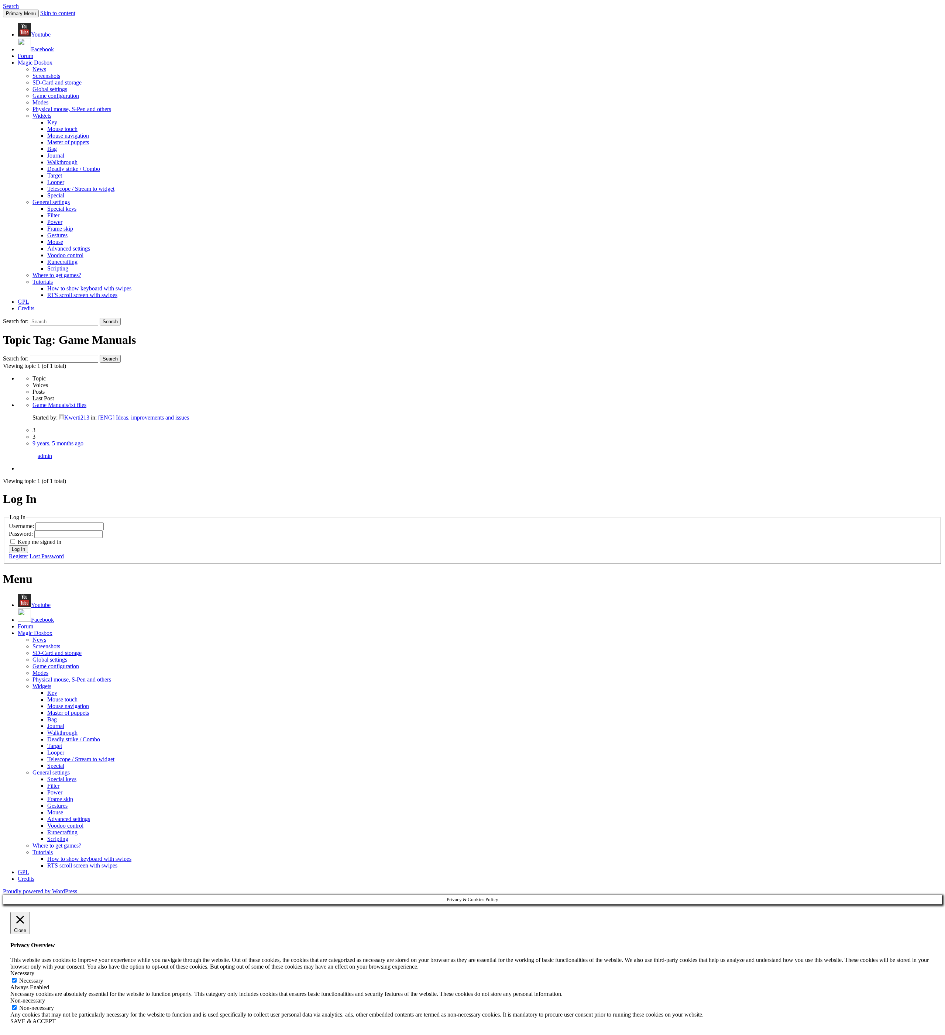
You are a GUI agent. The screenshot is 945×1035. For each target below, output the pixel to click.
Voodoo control (65, 255)
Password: (21, 534)
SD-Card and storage (57, 82)
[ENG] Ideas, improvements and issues (143, 417)
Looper (55, 182)
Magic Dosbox (35, 62)
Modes (40, 102)
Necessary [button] (22, 973)
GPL (23, 302)
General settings (51, 202)
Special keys (61, 209)
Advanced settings (68, 248)
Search (11, 6)
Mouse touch (62, 129)
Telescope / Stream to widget (80, 189)
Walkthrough (62, 162)
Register (18, 556)
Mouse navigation (68, 135)
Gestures (57, 235)
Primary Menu (21, 13)
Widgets (41, 116)
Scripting (57, 268)
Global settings (49, 89)
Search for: (15, 358)
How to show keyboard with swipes (89, 288)
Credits (26, 308)
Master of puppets (68, 142)
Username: (22, 526)
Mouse (55, 242)
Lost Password (47, 556)
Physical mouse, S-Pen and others (71, 109)
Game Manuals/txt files (59, 405)
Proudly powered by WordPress (40, 891)
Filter (53, 215)
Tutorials (42, 282)
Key (52, 122)
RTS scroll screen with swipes (82, 295)
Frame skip (60, 228)
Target (54, 175)
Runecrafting (62, 262)
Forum (25, 56)
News (39, 69)
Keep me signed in (39, 542)
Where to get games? (56, 275)
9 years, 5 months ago (57, 443)
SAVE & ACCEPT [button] (33, 1021)
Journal (55, 155)
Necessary (31, 980)
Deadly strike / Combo (73, 169)
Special (55, 195)
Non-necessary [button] (27, 1000)
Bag (52, 149)
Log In (18, 549)
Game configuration (55, 96)
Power (54, 222)
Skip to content (57, 13)
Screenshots (46, 76)
